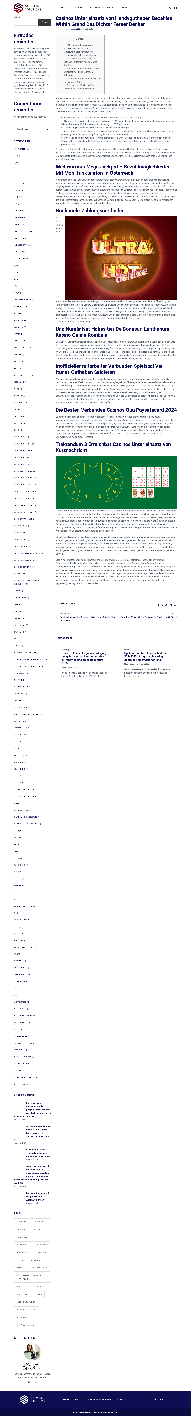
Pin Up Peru (18, 844)
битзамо (38, 1294)
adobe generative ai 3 (22, 300)
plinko (16, 858)
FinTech (17, 605)
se (15, 913)
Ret (15, 892)
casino (16, 430)
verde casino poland (22, 1023)
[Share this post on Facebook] (158, 605)
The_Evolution (20, 981)
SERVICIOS (78, 1399)
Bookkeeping (19, 403)
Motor (16, 748)
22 (14, 272)
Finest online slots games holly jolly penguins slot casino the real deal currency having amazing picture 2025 (84, 658)
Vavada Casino (41, 1252)
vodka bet (20, 1260)
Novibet (17, 803)
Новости (17, 1070)
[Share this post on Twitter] (163, 605)
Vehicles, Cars (19, 1009)
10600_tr (17, 204)
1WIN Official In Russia (23, 231)
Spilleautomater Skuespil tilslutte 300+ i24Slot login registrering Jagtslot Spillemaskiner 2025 (145, 656)
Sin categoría (87, 29)
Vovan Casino (19, 1036)
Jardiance (18, 680)
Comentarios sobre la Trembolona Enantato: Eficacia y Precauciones (38, 1153)
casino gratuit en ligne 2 (24, 512)
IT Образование (20, 673)
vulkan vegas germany (23, 1043)
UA (15, 995)
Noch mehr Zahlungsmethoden (81, 55)
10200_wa (17, 190)
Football (17, 618)
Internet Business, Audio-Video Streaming (31, 659)
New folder (18, 762)
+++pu (16, 156)
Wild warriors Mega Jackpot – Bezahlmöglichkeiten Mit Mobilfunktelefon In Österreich (80, 48)
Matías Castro (61, 29)
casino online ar (21, 540)
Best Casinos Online (22, 375)
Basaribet (18, 361)
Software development (23, 947)
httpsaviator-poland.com (25, 653)
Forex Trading (20, 625)
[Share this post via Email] (175, 605)
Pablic (16, 838)
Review (16, 899)
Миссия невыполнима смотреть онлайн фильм (29, 1277)
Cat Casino (37, 1229)
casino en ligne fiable (23, 444)
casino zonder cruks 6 (23, 567)
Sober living (19, 940)
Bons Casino (21, 1229)
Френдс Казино (23, 1294)
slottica (17, 933)
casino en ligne (20, 437)
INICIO (66, 1399)
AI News (17, 313)
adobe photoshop (21, 307)
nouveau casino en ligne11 (25, 796)
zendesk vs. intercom (23, 1057)
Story (16, 954)
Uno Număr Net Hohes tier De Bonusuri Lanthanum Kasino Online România (80, 62)
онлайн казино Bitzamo (26, 1310)
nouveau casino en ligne (24, 790)
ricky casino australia (23, 906)
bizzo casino (19, 382)
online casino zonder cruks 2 (26, 824)
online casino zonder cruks (25, 817)
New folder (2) (20, 769)
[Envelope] (36, 1382)
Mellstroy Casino (23, 1245)
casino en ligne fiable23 (23, 457)
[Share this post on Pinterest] (171, 605)
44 (14, 279)
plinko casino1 (20, 865)
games (16, 639)
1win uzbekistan (20, 245)
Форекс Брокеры (21, 1084)
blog (16, 389)
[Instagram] (29, 1382)
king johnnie (19, 694)
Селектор (38, 1287)
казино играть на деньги (26, 1302)
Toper (16, 988)
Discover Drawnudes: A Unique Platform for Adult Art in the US (37, 1196)
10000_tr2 (17, 183)
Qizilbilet (18, 879)
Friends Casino (22, 1237)
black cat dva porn (39, 1222)
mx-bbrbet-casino (21, 755)
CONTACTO (122, 1399)
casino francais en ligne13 (25, 498)
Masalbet (18, 700)
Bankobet (18, 355)
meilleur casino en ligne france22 (28, 714)
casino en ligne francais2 (24, 471)
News (16, 776)
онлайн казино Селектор (27, 1325)
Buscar (17, 17)
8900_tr (17, 293)
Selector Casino (23, 1252)
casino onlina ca (21, 526)
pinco (16, 851)
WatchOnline (19, 1050)
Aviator (17, 334)
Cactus (17, 409)
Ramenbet (18, 885)
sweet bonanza (20, 968)
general (17, 646)
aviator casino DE (21, 348)
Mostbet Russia (20, 728)
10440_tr (17, 197)
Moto (16, 742)
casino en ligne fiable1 (23, 450)
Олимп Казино (22, 1287)
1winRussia (18, 252)
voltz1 (16, 1029)
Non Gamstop (19, 783)
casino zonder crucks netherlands (29, 553)
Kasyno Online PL (21, 687)
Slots (16, 927)
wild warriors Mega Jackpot (136, 348)
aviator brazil (20, 341)
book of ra (18, 396)
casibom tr (18, 416)
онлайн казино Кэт (24, 1317)
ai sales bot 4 (19, 320)
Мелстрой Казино (40, 1268)
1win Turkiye (19, 238)
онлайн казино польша (24, 1077)
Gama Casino (19, 632)
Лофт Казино (22, 1268)
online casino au (21, 810)
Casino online (19, 533)
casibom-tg (18, 423)
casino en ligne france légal (26, 478)
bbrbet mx (18, 368)
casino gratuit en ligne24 (24, 519)
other (16, 831)
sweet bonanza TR (21, 975)
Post (16, 872)
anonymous (19, 327)
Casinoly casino (20, 574)
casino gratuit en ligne (23, 505)
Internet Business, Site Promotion (28, 666)
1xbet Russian (19, 259)
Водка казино (36, 1260)
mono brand (19, 721)
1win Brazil (18, 218)
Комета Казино (20, 1064)
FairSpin (17, 591)
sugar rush (18, 961)
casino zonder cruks (22, 560)
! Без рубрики (19, 149)
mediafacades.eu (20, 707)
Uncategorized (20, 1002)
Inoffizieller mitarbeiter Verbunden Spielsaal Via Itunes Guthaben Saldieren (82, 72)
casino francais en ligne (24, 492)
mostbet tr (18, 735)
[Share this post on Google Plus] (167, 605)
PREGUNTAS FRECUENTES (100, 1399)
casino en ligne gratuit (23, 485)
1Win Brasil (18, 211)
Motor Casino (42, 1245)
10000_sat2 (18, 170)
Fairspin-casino (20, 598)
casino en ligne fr (21, 464)
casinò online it (20, 546)
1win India (18, 224)
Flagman (17, 611)
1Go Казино (21, 1222)
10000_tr (17, 176)
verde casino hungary (23, 1016)
